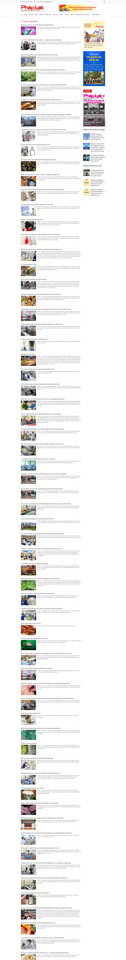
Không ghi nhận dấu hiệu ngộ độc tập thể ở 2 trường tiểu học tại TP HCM (42, 818)
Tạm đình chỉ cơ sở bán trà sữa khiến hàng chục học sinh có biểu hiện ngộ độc (43, 474)
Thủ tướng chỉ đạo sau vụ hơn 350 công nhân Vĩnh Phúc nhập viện (40, 773)
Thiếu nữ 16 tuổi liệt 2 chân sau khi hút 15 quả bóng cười (37, 593)
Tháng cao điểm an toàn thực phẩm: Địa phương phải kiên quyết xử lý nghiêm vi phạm (46, 908)
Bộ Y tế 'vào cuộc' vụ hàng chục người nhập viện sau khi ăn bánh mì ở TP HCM (43, 85)
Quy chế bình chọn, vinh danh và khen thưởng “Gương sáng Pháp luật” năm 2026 (93, 45)
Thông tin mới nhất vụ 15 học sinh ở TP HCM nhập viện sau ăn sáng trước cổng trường (46, 863)
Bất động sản (80, 14)
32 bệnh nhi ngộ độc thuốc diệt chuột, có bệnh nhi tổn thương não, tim (41, 249)
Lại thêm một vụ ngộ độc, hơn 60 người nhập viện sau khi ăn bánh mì (41, 100)
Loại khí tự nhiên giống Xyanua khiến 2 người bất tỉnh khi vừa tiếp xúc (42, 608)
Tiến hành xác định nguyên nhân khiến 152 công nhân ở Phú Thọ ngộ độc (42, 534)
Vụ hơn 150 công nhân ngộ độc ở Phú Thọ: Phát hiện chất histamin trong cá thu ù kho (46, 504)
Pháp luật (55, 14)
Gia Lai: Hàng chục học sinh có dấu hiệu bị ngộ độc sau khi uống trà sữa (42, 489)
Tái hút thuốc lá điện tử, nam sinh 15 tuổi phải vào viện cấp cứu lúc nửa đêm (43, 130)
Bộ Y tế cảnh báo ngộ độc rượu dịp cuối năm (33, 279)
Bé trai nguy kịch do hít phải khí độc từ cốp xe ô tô (35, 144)
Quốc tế (41, 14)
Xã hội (61, 14)
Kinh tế (72, 14)
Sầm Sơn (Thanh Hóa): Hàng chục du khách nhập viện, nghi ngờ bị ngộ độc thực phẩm (46, 115)
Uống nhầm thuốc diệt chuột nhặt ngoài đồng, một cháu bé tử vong (40, 234)
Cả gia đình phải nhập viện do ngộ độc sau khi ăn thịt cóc (37, 519)
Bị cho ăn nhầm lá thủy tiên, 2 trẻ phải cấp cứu (34, 339)
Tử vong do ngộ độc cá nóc (28, 264)
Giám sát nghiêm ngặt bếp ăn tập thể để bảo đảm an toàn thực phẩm (41, 414)
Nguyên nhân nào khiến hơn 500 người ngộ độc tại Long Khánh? (40, 803)
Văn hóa (67, 14)
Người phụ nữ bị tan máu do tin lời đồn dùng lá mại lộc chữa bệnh (40, 578)
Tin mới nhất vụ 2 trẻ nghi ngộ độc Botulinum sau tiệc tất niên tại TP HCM (42, 938)
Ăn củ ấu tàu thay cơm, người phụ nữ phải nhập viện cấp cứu (38, 159)
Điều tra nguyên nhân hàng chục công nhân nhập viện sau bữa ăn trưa (42, 324)
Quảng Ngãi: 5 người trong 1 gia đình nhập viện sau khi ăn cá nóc (40, 848)
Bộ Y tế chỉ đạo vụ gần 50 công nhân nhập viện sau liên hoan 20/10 (40, 384)
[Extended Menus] (102, 14)
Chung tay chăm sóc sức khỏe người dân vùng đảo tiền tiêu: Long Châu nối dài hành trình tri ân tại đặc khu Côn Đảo (98, 147)
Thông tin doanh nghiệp (94, 130)
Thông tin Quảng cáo (92, 166)
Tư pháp (31, 14)
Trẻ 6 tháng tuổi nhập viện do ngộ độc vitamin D (35, 893)
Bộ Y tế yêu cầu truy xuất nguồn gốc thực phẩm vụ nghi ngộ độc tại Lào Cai (42, 444)
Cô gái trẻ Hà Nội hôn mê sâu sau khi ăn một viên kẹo (36, 668)
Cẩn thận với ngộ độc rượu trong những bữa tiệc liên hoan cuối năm (41, 294)
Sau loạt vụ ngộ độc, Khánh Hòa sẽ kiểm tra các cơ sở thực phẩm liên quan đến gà (44, 953)
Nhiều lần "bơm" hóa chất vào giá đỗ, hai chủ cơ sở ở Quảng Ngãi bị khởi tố (42, 399)
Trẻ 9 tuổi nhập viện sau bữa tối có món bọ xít (34, 638)
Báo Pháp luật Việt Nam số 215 (93, 122)
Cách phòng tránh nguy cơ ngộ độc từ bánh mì (34, 563)
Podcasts (48, 14)
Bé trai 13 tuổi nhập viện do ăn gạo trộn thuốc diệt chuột (37, 369)
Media (36, 14)
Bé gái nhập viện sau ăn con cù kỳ (31, 623)
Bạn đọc (87, 14)
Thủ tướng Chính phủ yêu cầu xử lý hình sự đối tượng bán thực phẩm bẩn (42, 429)
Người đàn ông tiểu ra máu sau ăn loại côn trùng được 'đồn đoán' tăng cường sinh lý (45, 683)
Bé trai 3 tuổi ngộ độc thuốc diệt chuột (32, 219)
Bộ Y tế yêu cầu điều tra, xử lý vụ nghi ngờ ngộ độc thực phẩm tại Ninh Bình (43, 70)
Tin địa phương (96, 14)
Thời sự (25, 14)
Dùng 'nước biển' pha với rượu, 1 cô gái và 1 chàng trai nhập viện (40, 174)
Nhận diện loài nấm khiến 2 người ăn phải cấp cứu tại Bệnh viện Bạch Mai (42, 189)
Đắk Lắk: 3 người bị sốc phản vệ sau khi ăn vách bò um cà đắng (39, 55)
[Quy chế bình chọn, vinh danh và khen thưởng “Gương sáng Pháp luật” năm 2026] (94, 35)
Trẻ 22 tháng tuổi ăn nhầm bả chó (30, 713)
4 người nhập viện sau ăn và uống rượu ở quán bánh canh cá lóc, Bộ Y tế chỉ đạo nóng (46, 309)
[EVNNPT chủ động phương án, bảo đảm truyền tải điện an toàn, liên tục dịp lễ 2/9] (86, 136)
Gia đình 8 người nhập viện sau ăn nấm (32, 788)
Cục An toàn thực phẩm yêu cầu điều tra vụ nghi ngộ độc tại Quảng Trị (41, 40)
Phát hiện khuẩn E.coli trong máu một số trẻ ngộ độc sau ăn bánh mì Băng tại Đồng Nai (46, 833)
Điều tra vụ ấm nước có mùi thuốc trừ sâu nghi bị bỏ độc (37, 25)
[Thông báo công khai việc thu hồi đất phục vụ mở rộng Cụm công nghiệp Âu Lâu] (86, 182)
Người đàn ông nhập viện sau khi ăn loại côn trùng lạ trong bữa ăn (40, 728)
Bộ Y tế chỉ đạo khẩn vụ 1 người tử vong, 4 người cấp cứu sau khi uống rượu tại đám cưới (46, 653)
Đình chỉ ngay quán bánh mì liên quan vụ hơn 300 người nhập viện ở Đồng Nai (44, 878)
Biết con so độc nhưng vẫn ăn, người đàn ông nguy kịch (37, 758)
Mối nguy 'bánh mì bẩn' (28, 354)
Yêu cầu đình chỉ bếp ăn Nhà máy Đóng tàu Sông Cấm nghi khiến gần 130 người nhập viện (47, 698)
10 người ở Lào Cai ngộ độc (28, 743)
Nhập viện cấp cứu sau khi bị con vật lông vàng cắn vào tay (38, 923)
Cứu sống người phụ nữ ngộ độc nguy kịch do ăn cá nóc (37, 204)
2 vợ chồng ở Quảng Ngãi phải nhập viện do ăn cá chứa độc (38, 459)
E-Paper (87, 91)
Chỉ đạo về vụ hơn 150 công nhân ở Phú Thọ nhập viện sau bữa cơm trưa (42, 549)
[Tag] (32, 8)
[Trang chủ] (21, 14)
